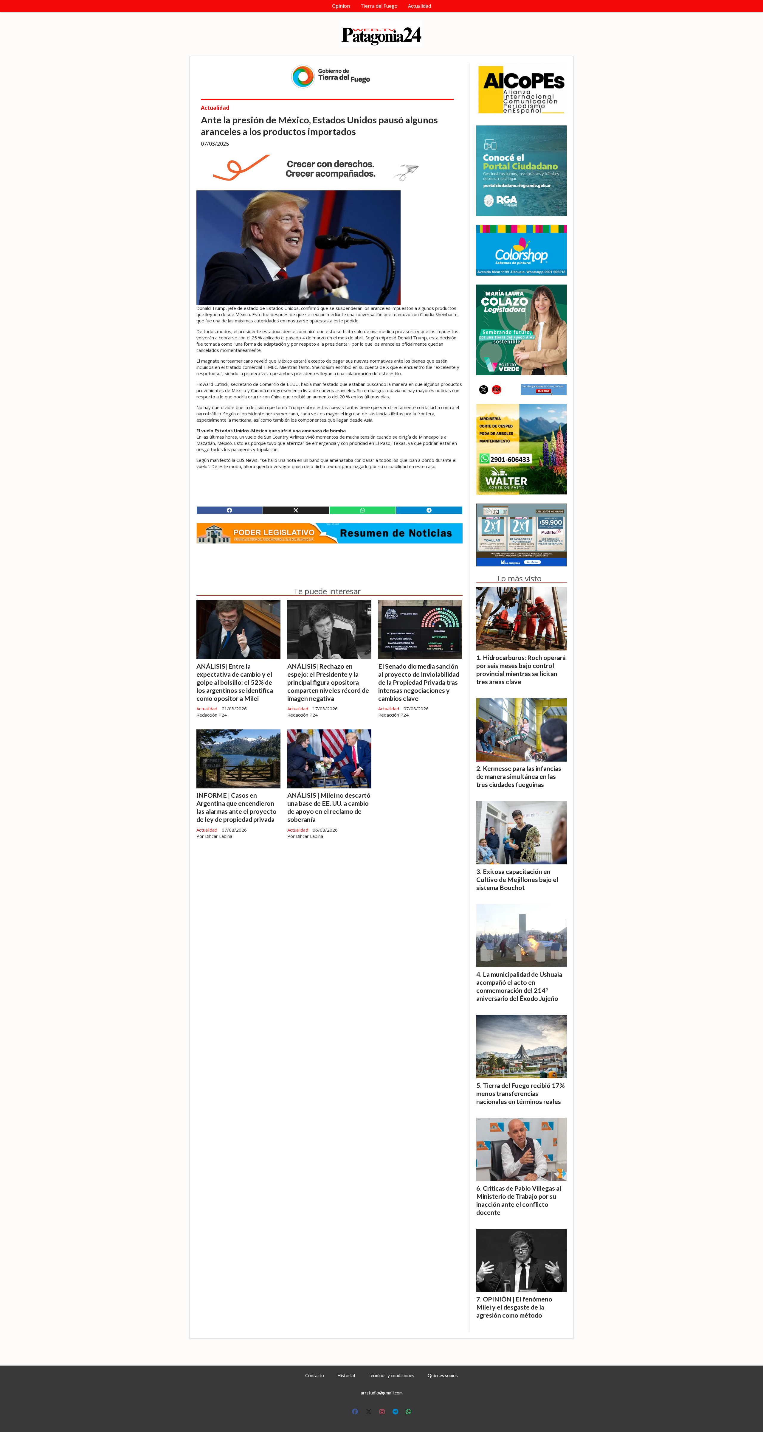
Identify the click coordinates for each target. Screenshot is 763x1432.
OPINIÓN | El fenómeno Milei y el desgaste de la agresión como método (514, 1307)
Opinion (341, 6)
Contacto (314, 1375)
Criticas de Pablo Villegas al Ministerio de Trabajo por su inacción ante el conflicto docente (518, 1200)
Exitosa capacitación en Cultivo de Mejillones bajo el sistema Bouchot (517, 879)
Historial (346, 1375)
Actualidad (419, 6)
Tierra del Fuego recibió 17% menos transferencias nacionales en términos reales (520, 1093)
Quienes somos (443, 1375)
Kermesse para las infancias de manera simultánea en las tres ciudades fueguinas (518, 776)
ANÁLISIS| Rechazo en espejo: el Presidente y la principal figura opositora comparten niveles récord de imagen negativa (328, 682)
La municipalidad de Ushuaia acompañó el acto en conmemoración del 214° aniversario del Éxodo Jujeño (519, 986)
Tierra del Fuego (379, 6)
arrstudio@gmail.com (382, 1392)
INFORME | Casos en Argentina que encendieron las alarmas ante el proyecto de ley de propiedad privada (236, 807)
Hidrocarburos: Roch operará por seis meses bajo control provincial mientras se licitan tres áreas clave (521, 670)
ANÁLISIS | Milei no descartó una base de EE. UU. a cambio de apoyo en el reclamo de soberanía (328, 807)
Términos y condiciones (391, 1375)
